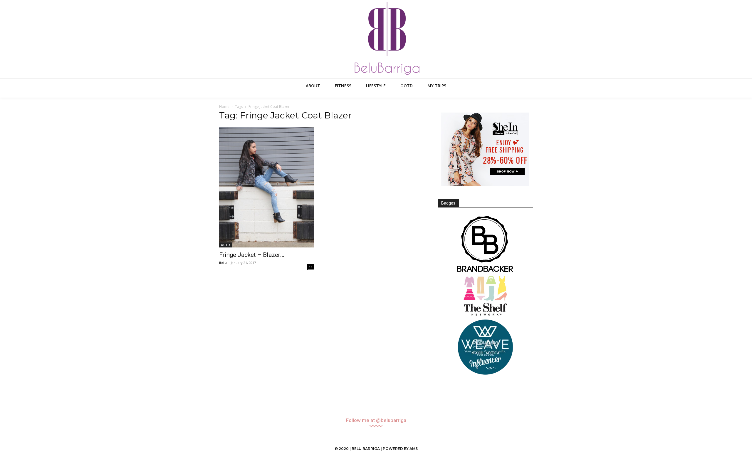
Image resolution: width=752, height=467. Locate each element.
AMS (413, 448)
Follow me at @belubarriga (376, 420)
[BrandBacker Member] (485, 244)
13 (311, 267)
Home (224, 106)
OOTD (225, 245)
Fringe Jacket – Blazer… (251, 254)
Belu (223, 262)
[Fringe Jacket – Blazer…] (266, 187)
